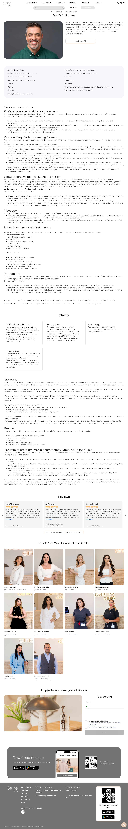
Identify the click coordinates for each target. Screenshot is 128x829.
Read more (9, 519)
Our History (25, 799)
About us (72, 2)
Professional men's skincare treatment (80, 70)
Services (24, 793)
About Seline (26, 787)
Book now (79, 41)
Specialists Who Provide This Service (79, 90)
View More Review (73, 532)
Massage (68, 77)
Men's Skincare (17, 526)
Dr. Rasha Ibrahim (18, 524)
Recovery (68, 84)
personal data (116, 723)
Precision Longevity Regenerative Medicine (48, 792)
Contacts (24, 796)
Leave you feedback (55, 532)
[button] (87, 707)
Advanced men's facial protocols (20, 77)
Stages (10, 84)
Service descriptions (16, 70)
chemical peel (69, 383)
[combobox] (47, 8)
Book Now (73, 8)
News (23, 802)
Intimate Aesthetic (73, 787)
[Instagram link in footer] (23, 812)
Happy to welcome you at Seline (20, 94)
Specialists (25, 790)
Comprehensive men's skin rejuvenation (80, 73)
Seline (78, 450)
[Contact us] (124, 824)
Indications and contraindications (21, 80)
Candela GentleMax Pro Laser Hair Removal (79, 797)
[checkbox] (86, 721)
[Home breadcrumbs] (52, 12)
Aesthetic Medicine (42, 787)
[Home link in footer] (12, 789)
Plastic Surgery (71, 790)
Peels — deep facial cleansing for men (23, 73)
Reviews (11, 90)
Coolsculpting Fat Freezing (45, 796)
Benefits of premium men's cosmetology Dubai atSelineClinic (89, 87)
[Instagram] (118, 3)
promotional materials (109, 727)
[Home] (7, 4)
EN (124, 2)
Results (10, 87)
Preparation (69, 80)
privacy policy (93, 724)
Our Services (87, 8)
